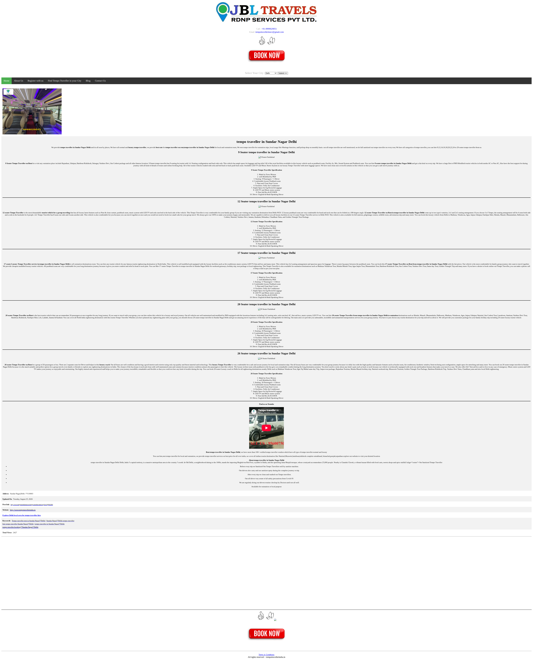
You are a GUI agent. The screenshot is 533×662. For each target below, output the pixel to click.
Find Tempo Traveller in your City (64, 80)
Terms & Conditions (266, 655)
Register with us (35, 80)
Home (6, 80)
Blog (88, 80)
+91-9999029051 (269, 29)
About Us (18, 80)
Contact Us (100, 80)
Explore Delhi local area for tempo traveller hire (21, 515)
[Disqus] (266, 572)
